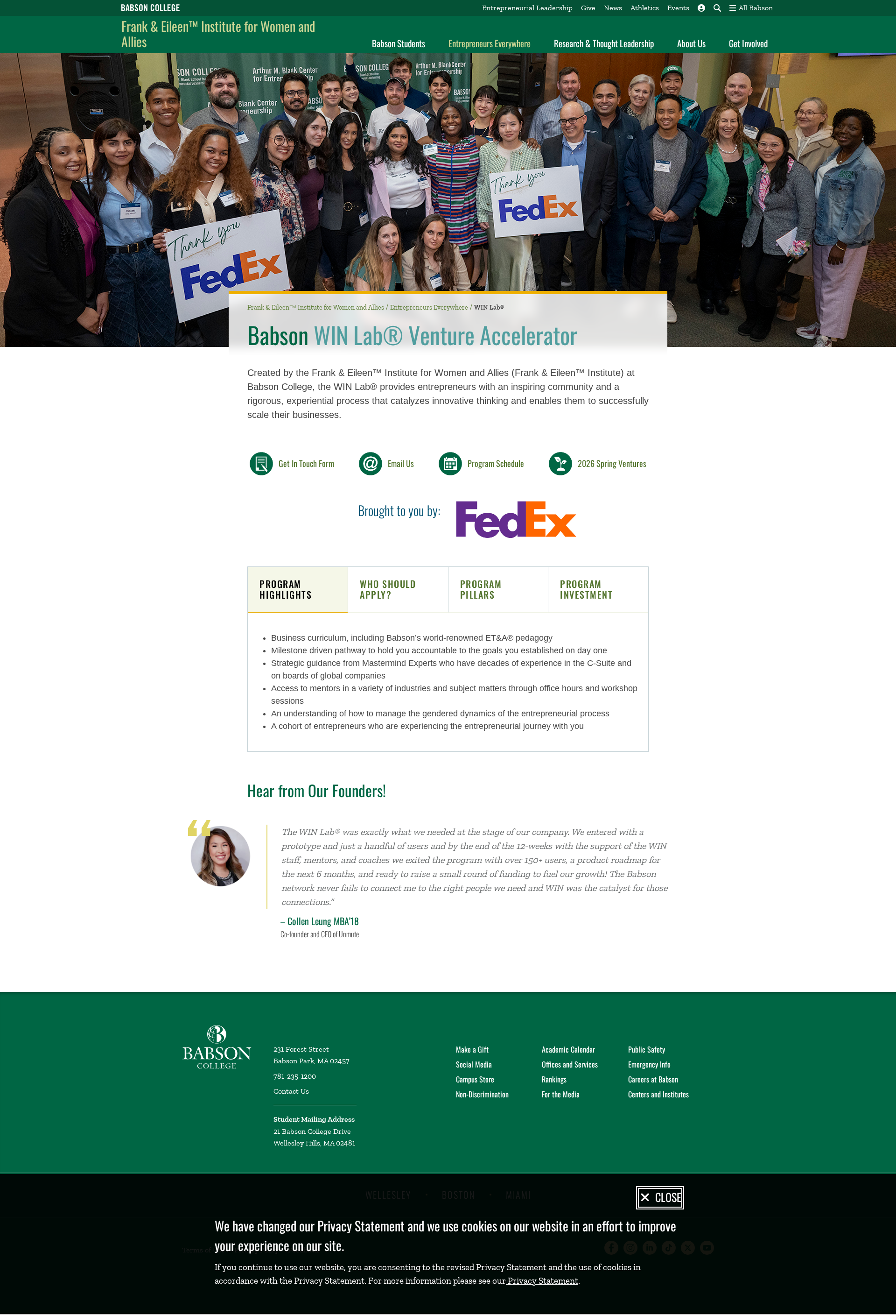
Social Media (474, 1064)
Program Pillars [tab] (481, 589)
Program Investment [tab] (586, 589)
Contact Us (291, 1091)
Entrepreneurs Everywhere (489, 42)
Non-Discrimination (482, 1094)
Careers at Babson (653, 1079)
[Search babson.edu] (717, 8)
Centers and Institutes (658, 1094)
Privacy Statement (542, 1280)
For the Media (561, 1094)
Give (588, 7)
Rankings (554, 1079)
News (613, 7)
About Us (691, 42)
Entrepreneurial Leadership (527, 7)
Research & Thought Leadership (604, 42)
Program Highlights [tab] (285, 589)
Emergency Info (649, 1064)
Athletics (644, 7)
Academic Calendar (568, 1049)
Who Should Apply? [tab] (388, 589)
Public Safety (646, 1049)
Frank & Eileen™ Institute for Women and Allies (218, 33)
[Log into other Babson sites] (701, 8)
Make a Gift (472, 1049)
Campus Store (475, 1079)
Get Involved (748, 42)
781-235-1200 (294, 1076)
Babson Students (398, 42)
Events (678, 7)
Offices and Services (570, 1064)
